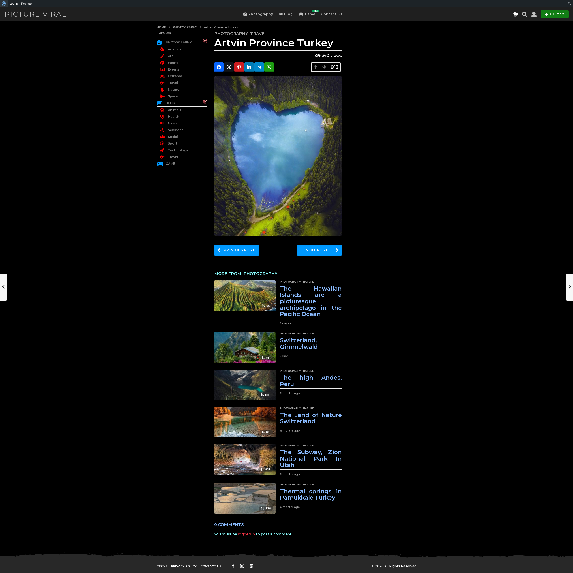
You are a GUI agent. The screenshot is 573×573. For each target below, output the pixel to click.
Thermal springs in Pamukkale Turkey (311, 494)
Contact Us (331, 14)
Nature (308, 281)
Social (173, 137)
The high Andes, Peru (311, 381)
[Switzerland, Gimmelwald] (244, 347)
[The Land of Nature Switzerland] (244, 422)
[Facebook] (233, 566)
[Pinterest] (251, 566)
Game (310, 13)
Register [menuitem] (27, 3)
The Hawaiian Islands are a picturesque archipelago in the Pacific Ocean (311, 301)
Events (174, 69)
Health (173, 117)
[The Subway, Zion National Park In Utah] (244, 459)
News (172, 123)
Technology (178, 150)
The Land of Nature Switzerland (311, 418)
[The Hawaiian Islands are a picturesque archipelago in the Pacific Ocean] (244, 295)
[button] (516, 14)
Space (173, 96)
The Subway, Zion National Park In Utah (311, 458)
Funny (173, 63)
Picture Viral (35, 14)
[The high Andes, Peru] (244, 385)
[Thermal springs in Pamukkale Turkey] (244, 498)
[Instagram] (242, 566)
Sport (172, 143)
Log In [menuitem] (13, 3)
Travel (258, 34)
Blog (288, 14)
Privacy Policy (184, 566)
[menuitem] (4, 3)
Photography (260, 14)
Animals (174, 49)
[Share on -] (219, 67)
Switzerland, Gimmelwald (299, 343)
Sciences (175, 130)
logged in (246, 534)
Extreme (175, 76)
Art (170, 56)
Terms (162, 566)
